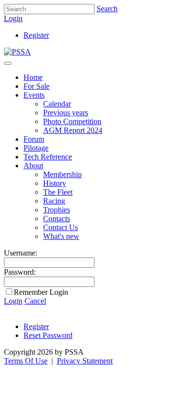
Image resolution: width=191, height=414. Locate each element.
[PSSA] (17, 52)
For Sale (36, 86)
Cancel (35, 301)
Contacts (56, 218)
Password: (20, 272)
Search (107, 8)
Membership (62, 174)
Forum (34, 139)
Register (36, 35)
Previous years (65, 112)
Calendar (57, 104)
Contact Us (60, 227)
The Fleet (57, 192)
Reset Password (48, 335)
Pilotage (36, 148)
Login (13, 18)
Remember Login (41, 292)
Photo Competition (72, 121)
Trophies (56, 210)
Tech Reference (48, 157)
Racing (54, 201)
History (54, 183)
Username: (20, 253)
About (33, 165)
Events (34, 95)
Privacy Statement (85, 361)
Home (33, 77)
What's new (61, 236)
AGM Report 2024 (72, 130)
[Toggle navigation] (8, 63)
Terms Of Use (26, 361)
